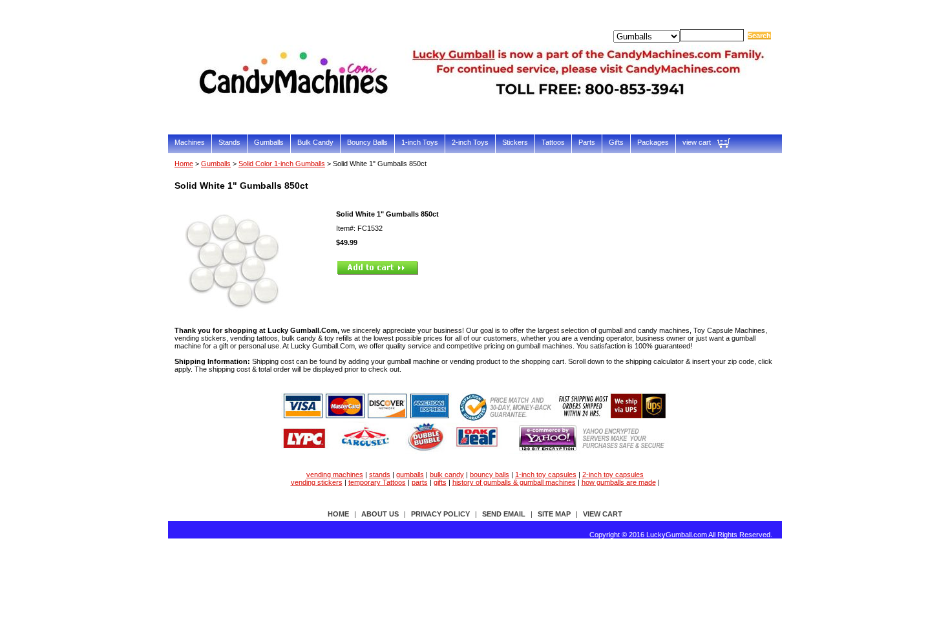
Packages (653, 142)
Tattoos (553, 142)
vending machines (334, 474)
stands (379, 474)
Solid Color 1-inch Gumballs (281, 163)
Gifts (616, 142)
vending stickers (317, 482)
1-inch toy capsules (545, 474)
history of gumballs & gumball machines (514, 482)
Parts (586, 142)
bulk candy (447, 474)
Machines (189, 142)
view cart (696, 142)
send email (503, 514)
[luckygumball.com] (485, 114)
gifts (440, 482)
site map (554, 514)
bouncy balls (489, 474)
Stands (229, 142)
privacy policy (440, 514)
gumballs (410, 474)
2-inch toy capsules (613, 474)
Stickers (515, 142)
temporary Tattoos (377, 482)
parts (420, 482)
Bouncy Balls (367, 142)
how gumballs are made (619, 482)
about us (380, 514)
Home (183, 163)
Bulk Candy (315, 142)
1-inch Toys (419, 142)
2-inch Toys (470, 142)
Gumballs (269, 142)
